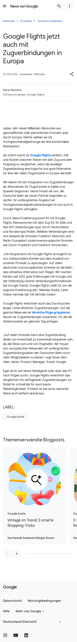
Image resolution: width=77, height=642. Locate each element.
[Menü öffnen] (4, 5)
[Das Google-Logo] (10, 587)
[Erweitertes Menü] (69, 5)
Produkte (26, 21)
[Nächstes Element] (16, 553)
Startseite (9, 21)
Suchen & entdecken (50, 21)
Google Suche (15, 416)
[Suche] (59, 5)
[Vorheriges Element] (7, 553)
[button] (71, 74)
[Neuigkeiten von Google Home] (24, 5)
